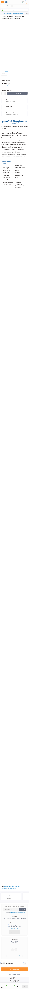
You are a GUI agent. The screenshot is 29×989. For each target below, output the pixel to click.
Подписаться (22, 909)
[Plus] (5, 92)
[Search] (2, 10)
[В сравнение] (17, 986)
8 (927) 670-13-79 (17, 926)
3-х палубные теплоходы (18, 13)
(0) (6, 73)
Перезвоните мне (14, 928)
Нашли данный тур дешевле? (7, 85)
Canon (6, 71)
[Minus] (5, 94)
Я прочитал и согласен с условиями (15, 913)
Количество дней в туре (6, 90)
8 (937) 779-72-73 (17, 925)
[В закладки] (8, 986)
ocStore (17, 972)
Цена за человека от (6, 80)
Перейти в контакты (14, 932)
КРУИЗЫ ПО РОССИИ (7, 13)
